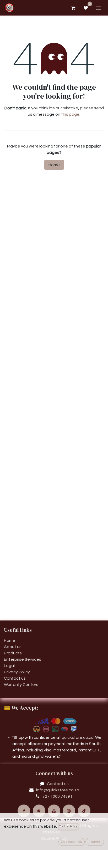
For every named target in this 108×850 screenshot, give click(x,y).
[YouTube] (54, 811)
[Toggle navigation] (98, 7)
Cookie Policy (68, 826)
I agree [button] (95, 841)
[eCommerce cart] (73, 8)
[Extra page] (39, 811)
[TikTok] (84, 811)
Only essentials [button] (71, 841)
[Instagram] (69, 811)
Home (54, 165)
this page (70, 114)
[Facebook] (24, 811)
